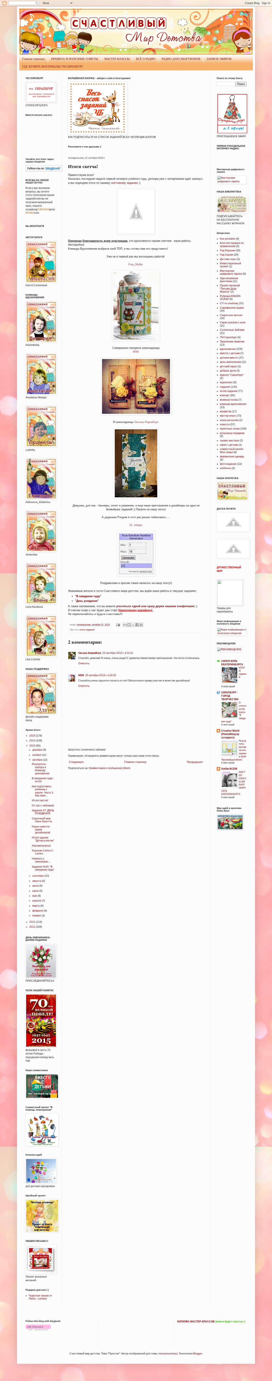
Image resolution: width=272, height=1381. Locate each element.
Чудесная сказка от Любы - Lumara (40, 1297)
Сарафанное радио (232, 307)
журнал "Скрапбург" (232, 374)
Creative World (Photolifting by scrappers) (230, 734)
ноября (37, 754)
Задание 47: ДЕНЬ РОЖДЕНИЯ (43, 812)
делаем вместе (229, 357)
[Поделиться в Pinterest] (141, 625)
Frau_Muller (136, 264)
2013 (32, 745)
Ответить (83, 663)
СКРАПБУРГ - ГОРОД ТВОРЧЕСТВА (230, 696)
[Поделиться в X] (133, 625)
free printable (227, 238)
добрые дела (228, 370)
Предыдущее (195, 761)
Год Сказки (226, 254)
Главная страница (33, 59)
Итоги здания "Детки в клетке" (43, 839)
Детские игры (228, 259)
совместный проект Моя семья (232, 451)
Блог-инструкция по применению (232, 244)
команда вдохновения (233, 404)
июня (35, 890)
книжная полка (229, 399)
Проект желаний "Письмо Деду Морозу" (230, 288)
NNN (136, 351)
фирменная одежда (232, 456)
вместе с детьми (230, 353)
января (37, 915)
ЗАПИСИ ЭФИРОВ (219, 59)
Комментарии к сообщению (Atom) (109, 768)
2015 (32, 735)
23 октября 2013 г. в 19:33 (100, 675)
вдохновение (228, 349)
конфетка (225, 411)
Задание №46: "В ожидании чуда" (43, 868)
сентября (38, 875)
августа (37, 880)
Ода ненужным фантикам (229, 280)
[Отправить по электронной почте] (125, 625)
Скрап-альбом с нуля (232, 322)
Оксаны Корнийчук (146, 422)
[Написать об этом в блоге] (129, 625)
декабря (37, 749)
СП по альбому (229, 303)
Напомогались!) (41, 845)
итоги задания (87, 629)
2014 (32, 740)
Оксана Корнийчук (89, 653)
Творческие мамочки (232, 341)
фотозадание (228, 463)
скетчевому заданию (124, 182)
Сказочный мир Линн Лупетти (42, 820)
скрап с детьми (229, 444)
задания (225, 386)
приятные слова (230, 428)
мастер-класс (228, 415)
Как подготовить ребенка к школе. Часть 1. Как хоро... (43, 791)
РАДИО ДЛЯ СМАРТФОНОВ (181, 59)
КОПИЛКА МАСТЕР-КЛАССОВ (196, 1321)
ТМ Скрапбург (228, 337)
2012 (32, 921)
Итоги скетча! (40, 800)
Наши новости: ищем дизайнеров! (41, 829)
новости (225, 424)
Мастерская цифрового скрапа (231, 272)
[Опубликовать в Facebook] (137, 625)
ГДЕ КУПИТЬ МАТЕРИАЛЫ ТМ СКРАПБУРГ (52, 66)
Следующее (76, 761)
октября (37, 759)
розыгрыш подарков (232, 433)
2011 (32, 926)
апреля (37, 900)
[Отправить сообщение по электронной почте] (118, 624)
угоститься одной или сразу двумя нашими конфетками (155, 606)
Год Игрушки (227, 250)
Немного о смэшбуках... (41, 860)
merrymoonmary (168, 1353)
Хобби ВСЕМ (229, 768)
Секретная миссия (231, 315)
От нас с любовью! (43, 805)
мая (35, 895)
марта (36, 905)
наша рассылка (229, 420)
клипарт (225, 395)
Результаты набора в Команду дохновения (41, 769)
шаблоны (225, 468)
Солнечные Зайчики (232, 329)
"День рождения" (87, 600)
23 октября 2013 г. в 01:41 (117, 653)
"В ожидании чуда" (88, 596)
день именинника (230, 361)
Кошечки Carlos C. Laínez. (43, 852)
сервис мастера (229, 440)
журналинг (226, 382)
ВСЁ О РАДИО (145, 59)
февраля (38, 910)
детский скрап (228, 366)
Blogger (197, 1353)
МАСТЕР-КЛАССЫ (117, 59)
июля (35, 885)
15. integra (136, 525)
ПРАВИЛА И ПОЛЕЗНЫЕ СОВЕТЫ (74, 59)
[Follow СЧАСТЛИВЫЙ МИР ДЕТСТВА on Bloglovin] (44, 170)
